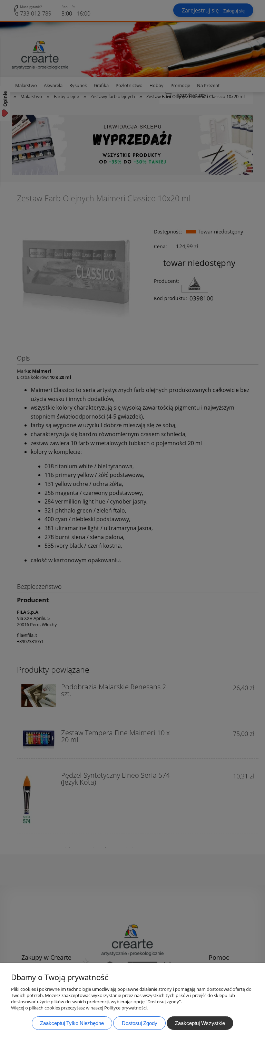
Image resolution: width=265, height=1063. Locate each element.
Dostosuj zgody (139, 1023)
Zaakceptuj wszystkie (200, 1023)
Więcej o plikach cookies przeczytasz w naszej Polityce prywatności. (79, 1008)
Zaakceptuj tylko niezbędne (72, 1023)
